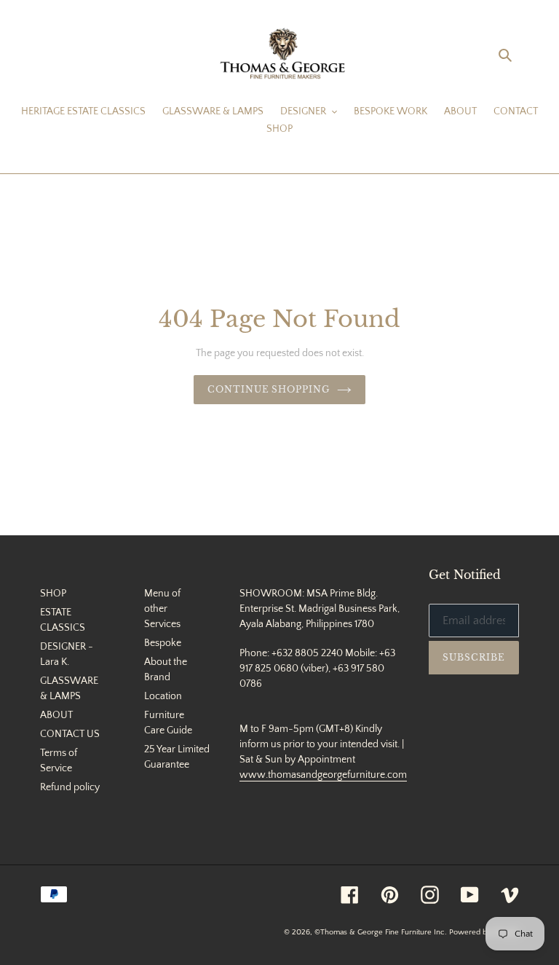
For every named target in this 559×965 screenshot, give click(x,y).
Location (163, 696)
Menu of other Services (162, 609)
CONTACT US (70, 734)
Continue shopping (268, 389)
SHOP (53, 593)
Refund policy (70, 787)
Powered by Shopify (484, 932)
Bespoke (162, 643)
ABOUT (56, 715)
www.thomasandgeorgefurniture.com (323, 775)
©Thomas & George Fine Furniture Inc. (380, 932)
